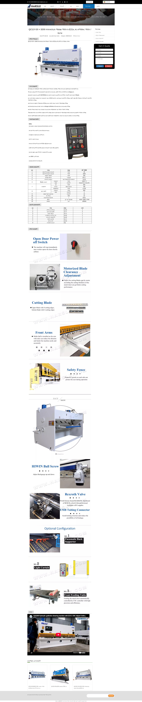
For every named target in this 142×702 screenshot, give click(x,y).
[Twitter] (62, 2)
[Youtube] (65, 2)
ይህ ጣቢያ (78, 35)
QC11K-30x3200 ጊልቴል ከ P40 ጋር (59, 686)
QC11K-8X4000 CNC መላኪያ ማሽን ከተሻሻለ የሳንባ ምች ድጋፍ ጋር (36, 687)
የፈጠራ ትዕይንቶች (99, 38)
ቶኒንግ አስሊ (89, 2)
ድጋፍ (41, 694)
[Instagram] (67, 2)
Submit (100, 66)
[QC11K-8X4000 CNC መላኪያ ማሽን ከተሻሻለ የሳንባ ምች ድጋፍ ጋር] (37, 674)
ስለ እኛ (31, 694)
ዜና (38, 694)
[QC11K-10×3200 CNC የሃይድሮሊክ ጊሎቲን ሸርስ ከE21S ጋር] (82, 674)
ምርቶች (35, 694)
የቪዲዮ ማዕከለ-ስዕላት (100, 35)
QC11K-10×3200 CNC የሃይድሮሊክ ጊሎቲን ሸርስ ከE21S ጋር (81, 687)
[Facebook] (58, 2)
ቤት (28, 694)
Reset (108, 66)
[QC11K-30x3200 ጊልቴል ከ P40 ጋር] (60, 674)
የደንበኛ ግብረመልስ (99, 41)
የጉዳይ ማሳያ (98, 32)
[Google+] (60, 2)
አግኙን (50, 694)
